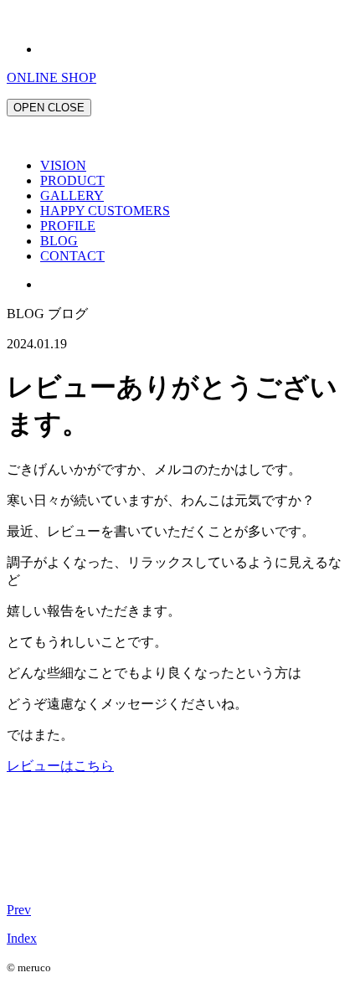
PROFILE (67, 226)
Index (22, 938)
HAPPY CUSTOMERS (105, 210)
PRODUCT (72, 180)
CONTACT (72, 256)
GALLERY (72, 195)
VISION (63, 165)
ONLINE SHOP (51, 77)
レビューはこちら (60, 766)
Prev (19, 910)
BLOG (59, 241)
